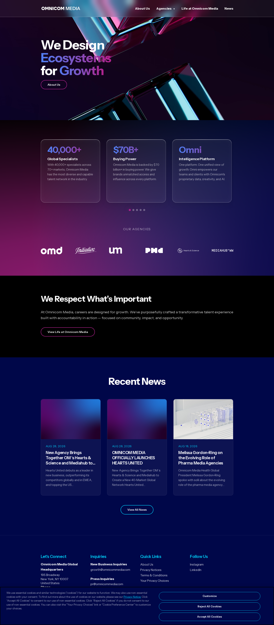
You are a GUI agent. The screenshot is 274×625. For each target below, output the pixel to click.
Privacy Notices (150, 570)
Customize (210, 596)
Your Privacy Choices (154, 581)
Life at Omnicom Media (200, 8)
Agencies (164, 8)
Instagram (197, 564)
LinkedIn (195, 570)
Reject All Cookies (209, 606)
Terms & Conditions (153, 575)
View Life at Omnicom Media (68, 332)
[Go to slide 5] (144, 210)
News (228, 8)
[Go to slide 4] (141, 210)
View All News (137, 509)
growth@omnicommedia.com (110, 570)
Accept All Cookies (209, 616)
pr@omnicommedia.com (106, 584)
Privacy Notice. (132, 596)
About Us (142, 8)
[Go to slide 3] (137, 210)
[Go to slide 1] (130, 210)
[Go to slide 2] (133, 210)
